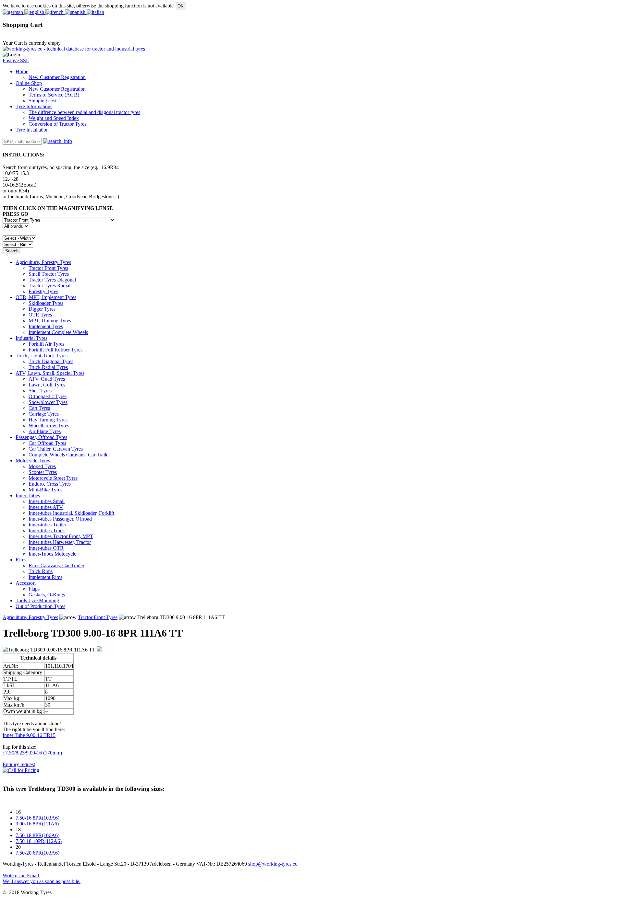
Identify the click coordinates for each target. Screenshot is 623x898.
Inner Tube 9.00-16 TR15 (29, 735)
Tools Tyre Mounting (37, 600)
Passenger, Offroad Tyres (41, 437)
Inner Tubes (28, 495)
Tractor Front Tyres (97, 617)
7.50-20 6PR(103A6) (37, 853)
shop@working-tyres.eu (273, 864)
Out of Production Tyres (40, 606)
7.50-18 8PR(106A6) (37, 835)
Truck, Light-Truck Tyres (41, 355)
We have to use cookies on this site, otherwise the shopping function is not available (88, 5)
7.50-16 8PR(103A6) (37, 818)
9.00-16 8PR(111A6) (37, 823)
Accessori (26, 583)
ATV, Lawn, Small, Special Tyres (50, 373)
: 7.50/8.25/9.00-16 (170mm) (32, 752)
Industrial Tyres (31, 338)
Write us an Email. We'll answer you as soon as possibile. (41, 878)
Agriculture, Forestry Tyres (43, 262)
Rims (21, 559)
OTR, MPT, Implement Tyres (46, 297)
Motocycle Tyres (33, 460)
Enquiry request (19, 764)
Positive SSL (16, 60)
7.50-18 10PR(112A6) (39, 841)
